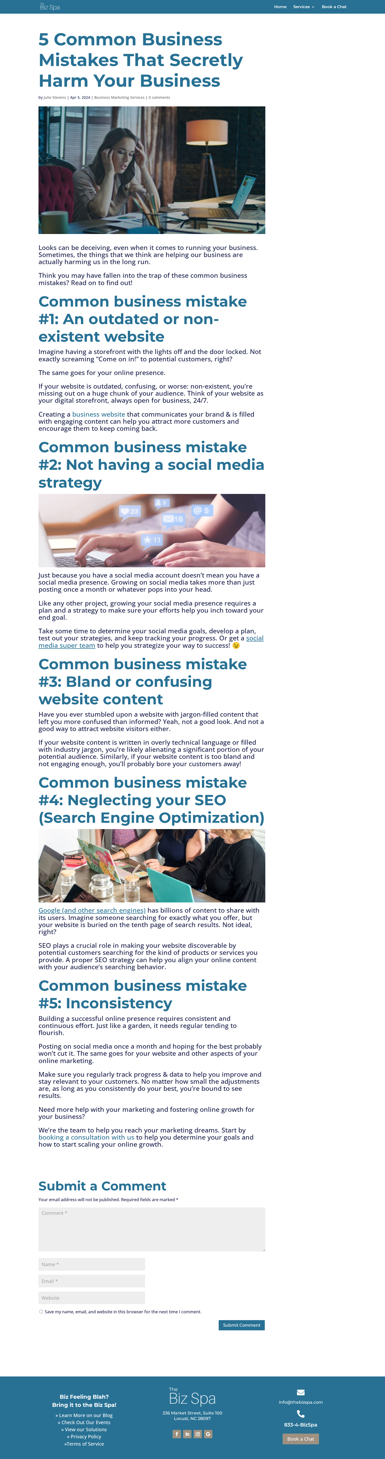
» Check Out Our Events (84, 1422)
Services (301, 7)
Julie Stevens (55, 97)
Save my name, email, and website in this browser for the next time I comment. (123, 1312)
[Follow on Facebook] (177, 1434)
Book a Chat (334, 7)
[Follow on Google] (208, 1434)
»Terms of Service (84, 1444)
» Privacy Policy (84, 1436)
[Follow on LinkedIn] (187, 1434)
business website (98, 414)
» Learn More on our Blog (84, 1415)
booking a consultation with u (84, 1137)
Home (280, 7)
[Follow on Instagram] (198, 1434)
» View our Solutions (84, 1429)
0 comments (159, 97)
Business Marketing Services (119, 97)
